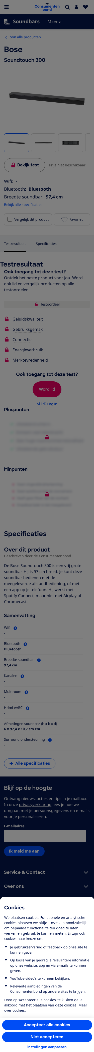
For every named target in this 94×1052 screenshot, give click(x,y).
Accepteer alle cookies (47, 1024)
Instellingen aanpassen (47, 1047)
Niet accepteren (47, 1036)
